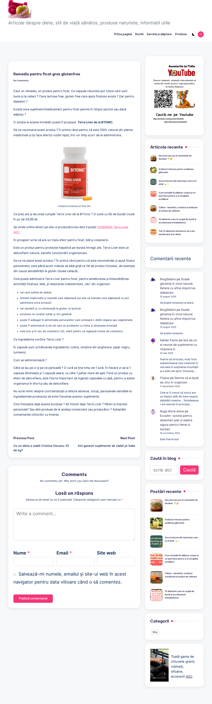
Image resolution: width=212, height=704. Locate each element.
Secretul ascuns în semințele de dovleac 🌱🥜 (175, 157)
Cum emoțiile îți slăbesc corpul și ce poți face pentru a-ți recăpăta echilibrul (177, 195)
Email (64, 553)
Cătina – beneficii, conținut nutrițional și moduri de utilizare (178, 209)
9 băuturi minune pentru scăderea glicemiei (176, 171)
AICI (189, 676)
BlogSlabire (168, 279)
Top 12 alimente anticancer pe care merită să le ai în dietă (177, 233)
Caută (189, 470)
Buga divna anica (172, 411)
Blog (155, 632)
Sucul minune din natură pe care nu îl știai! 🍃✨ (177, 182)
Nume (21, 553)
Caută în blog (163, 458)
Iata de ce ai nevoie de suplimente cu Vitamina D (178, 344)
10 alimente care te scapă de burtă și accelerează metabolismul (177, 221)
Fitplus (164, 378)
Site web (106, 553)
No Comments (20, 80)
